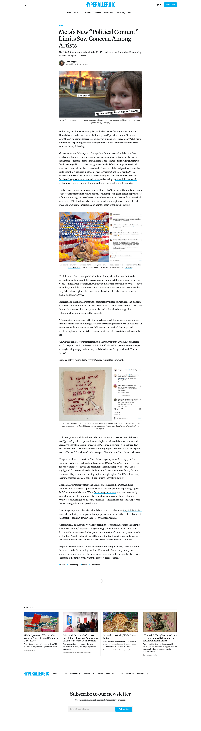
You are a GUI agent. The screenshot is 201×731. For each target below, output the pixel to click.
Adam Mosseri (84, 189)
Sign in (158, 4)
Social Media (96, 565)
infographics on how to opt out (94, 204)
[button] (130, 13)
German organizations (105, 492)
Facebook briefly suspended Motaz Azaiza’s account (104, 462)
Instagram (128, 267)
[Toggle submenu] (133, 12)
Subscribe (170, 5)
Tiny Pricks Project (132, 510)
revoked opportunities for (87, 488)
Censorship (73, 565)
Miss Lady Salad (74, 267)
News (61, 26)
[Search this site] (24, 5)
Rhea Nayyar (71, 62)
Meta (84, 565)
